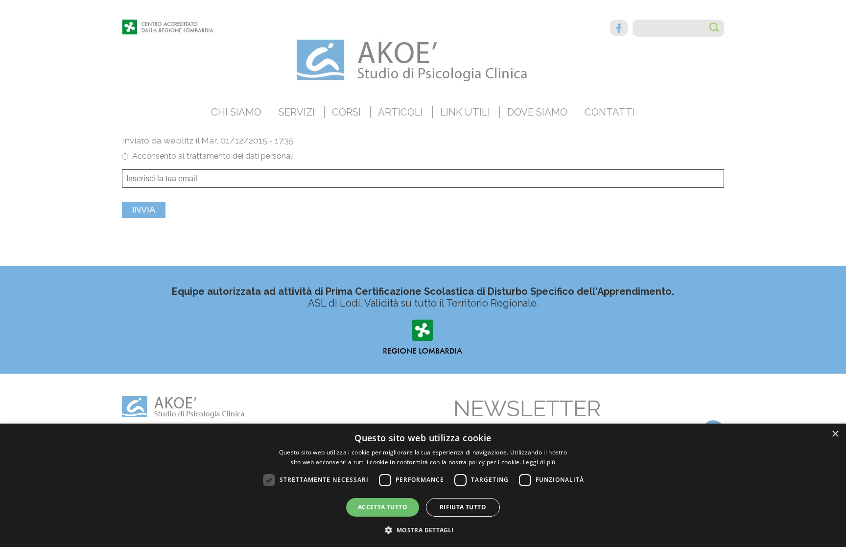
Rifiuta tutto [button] (463, 507)
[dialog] (423, 485)
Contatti (610, 112)
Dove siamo (537, 112)
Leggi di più (539, 462)
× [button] (835, 434)
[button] (422, 529)
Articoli (400, 112)
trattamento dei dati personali (240, 156)
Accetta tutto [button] (382, 507)
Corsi (346, 112)
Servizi (297, 112)
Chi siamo (236, 112)
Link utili (465, 112)
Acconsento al (213, 156)
